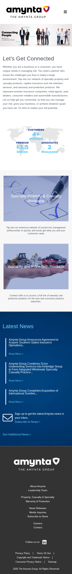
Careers (37, 523)
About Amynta (37, 486)
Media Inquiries (37, 512)
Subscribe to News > (27, 421)
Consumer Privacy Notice (28, 562)
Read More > (16, 353)
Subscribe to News (37, 516)
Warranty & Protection (38, 501)
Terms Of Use (44, 553)
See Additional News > (17, 434)
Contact (38, 527)
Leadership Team (37, 490)
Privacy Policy (22, 553)
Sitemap (52, 562)
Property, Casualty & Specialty (37, 497)
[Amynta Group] (27, 12)
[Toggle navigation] (65, 12)
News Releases (37, 508)
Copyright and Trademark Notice (33, 557)
